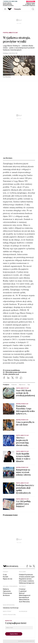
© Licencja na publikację (11, 370)
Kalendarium (23, 611)
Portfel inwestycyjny (10, 32)
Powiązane (6, 384)
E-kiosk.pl (22, 589)
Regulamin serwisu (25, 579)
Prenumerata (7, 593)
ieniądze (17, 9)
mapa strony (7, 611)
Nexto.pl (21, 593)
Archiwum (6, 595)
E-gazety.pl (22, 591)
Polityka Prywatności (26, 574)
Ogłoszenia (7, 591)
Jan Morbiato (7, 158)
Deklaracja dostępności (26, 583)
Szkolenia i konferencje (10, 608)
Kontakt (5, 577)
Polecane (14, 384)
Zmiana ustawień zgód (26, 577)
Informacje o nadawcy (26, 581)
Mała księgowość (24, 595)
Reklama (6, 589)
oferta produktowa (9, 614)
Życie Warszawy (24, 601)
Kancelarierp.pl (24, 597)
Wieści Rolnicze (24, 599)
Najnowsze (22, 384)
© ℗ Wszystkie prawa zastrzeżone (14, 372)
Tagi (28, 384)
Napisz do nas (7, 579)
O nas (5, 574)
